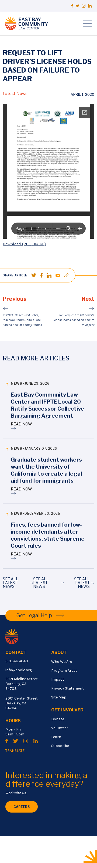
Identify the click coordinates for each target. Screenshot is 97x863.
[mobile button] (87, 23)
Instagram (83, 6)
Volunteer (59, 728)
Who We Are (61, 661)
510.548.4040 (16, 661)
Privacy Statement (67, 688)
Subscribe (60, 745)
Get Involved (67, 709)
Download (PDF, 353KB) (24, 243)
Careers (21, 807)
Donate (57, 719)
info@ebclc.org (18, 670)
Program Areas (64, 670)
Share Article (15, 275)
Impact (57, 679)
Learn (56, 737)
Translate (15, 751)
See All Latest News (10, 582)
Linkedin (90, 6)
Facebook (72, 6)
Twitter (77, 6)
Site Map (58, 697)
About (59, 652)
